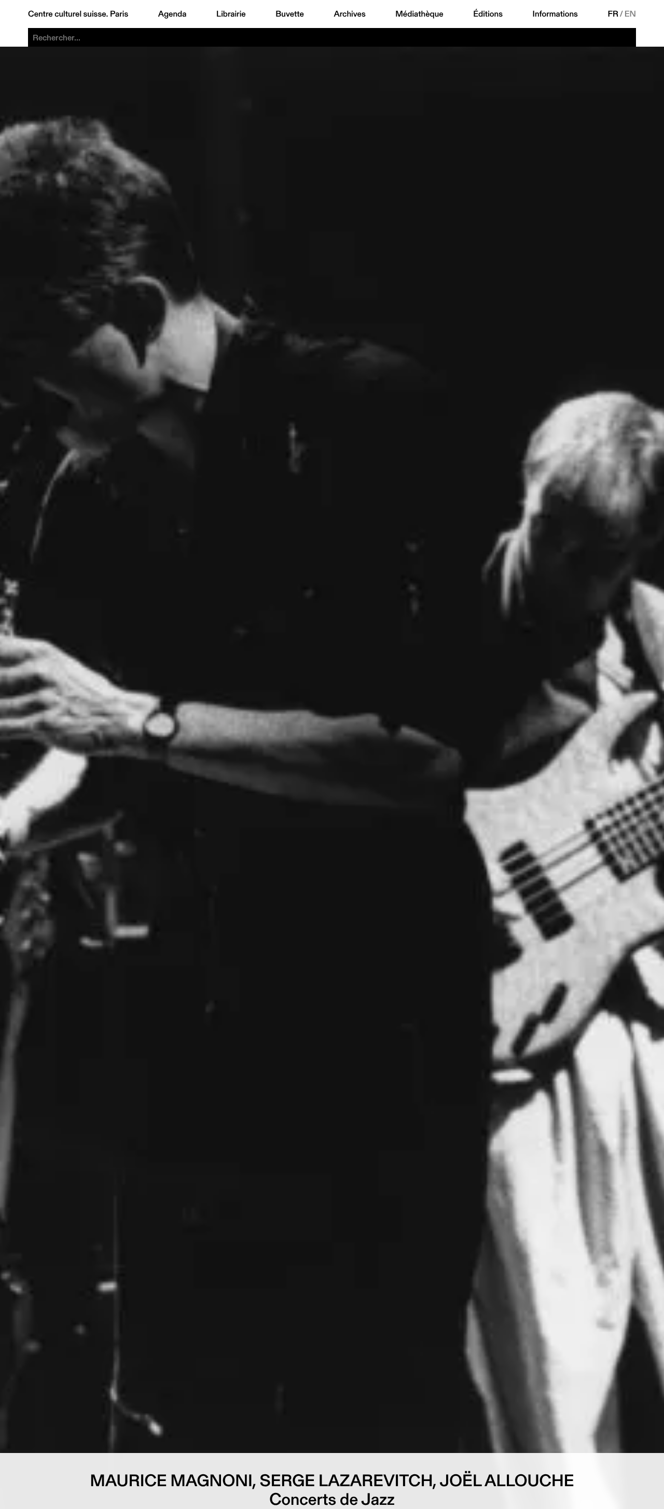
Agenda (172, 14)
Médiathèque (419, 14)
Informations (555, 14)
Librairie (231, 14)
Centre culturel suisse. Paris (78, 14)
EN (630, 14)
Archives (349, 14)
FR (613, 14)
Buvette (289, 14)
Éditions (488, 14)
